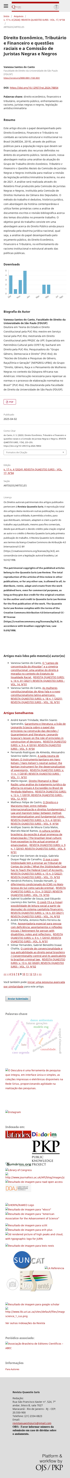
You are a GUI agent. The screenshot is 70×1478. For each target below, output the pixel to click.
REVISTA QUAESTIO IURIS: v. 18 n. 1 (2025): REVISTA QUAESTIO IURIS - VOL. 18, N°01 (36, 700)
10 (23, 974)
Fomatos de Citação (16, 452)
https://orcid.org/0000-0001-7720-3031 (22, 78)
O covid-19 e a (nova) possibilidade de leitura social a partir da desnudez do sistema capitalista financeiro (37, 905)
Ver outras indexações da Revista (25, 1323)
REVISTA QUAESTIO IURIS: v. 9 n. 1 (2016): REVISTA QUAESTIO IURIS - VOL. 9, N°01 (38, 848)
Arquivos (18, 16)
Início (6, 16)
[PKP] (47, 1165)
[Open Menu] (6, 6)
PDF (11, 401)
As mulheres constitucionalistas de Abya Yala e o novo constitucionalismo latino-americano (35, 691)
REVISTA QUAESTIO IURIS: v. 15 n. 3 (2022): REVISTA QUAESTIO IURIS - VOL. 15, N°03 (36, 875)
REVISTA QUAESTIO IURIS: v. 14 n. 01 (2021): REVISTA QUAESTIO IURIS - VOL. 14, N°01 (38, 680)
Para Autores (12, 1369)
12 (30, 974)
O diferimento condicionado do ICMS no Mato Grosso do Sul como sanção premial (37, 884)
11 (27, 974)
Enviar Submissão (18, 998)
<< (5, 974)
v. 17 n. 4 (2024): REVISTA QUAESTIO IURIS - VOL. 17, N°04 (34, 19)
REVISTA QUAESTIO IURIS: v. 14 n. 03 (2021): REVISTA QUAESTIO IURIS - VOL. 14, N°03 (37, 914)
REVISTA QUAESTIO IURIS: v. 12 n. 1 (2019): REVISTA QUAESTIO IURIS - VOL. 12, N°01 (38, 795)
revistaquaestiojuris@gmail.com (32, 1423)
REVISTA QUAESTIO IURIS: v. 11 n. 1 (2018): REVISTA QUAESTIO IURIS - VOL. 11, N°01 (37, 773)
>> (40, 974)
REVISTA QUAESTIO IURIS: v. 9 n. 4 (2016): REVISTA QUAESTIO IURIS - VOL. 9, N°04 (38, 745)
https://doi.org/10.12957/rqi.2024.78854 (34, 87)
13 (34, 974)
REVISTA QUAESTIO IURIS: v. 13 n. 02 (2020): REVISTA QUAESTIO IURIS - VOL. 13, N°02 (38, 963)
